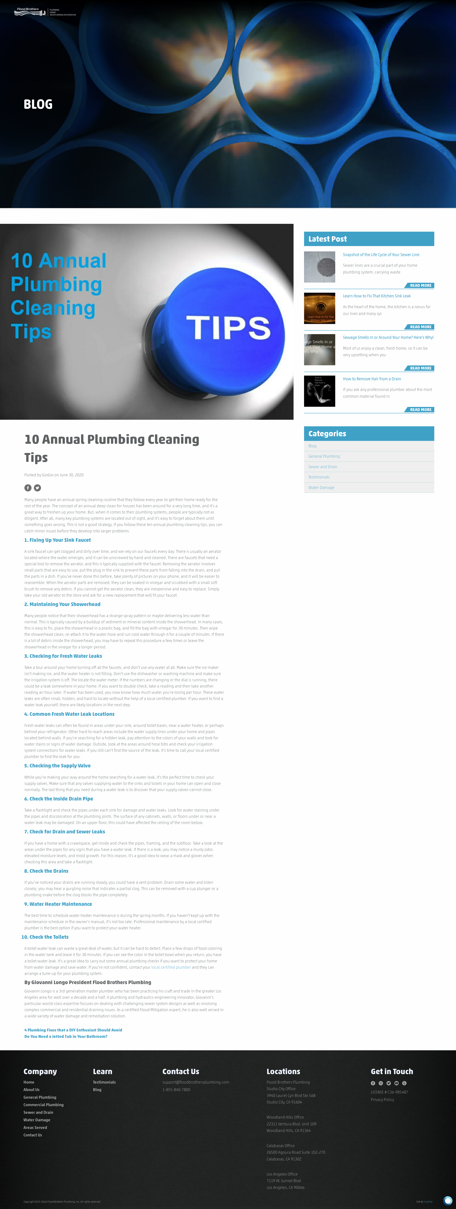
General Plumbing (324, 456)
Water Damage (321, 487)
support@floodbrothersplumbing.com (195, 1082)
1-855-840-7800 (176, 1089)
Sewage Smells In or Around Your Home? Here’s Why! (388, 337)
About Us (32, 1089)
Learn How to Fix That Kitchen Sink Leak (377, 295)
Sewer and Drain (323, 466)
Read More (421, 285)
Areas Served (35, 1127)
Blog (313, 445)
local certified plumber (171, 967)
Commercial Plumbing (44, 1104)
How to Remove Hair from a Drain (372, 378)
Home (29, 1082)
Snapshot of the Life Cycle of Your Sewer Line (381, 254)
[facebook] (375, 1082)
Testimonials (319, 477)
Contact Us (33, 1134)
